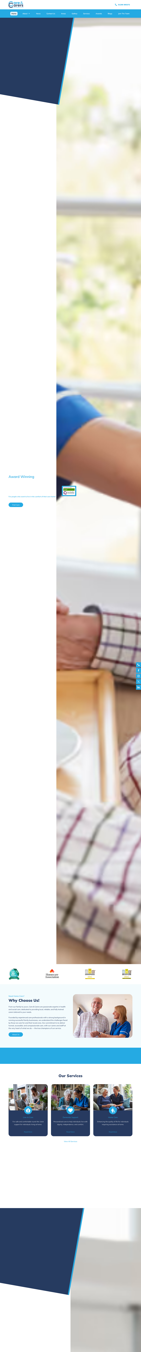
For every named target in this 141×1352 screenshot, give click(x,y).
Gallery (74, 13)
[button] (26, 13)
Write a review (108, 1200)
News (38, 13)
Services (86, 13)
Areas (63, 13)
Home (13, 13)
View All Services (70, 1141)
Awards (99, 13)
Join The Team (124, 13)
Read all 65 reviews (122, 1200)
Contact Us (50, 13)
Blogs (110, 13)
